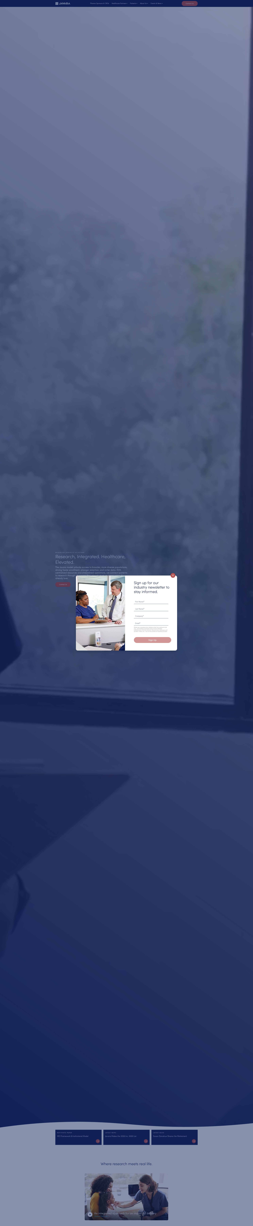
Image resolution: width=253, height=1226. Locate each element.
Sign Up (152, 639)
